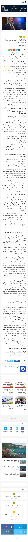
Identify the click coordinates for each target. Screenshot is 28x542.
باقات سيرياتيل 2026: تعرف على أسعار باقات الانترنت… (14, 497)
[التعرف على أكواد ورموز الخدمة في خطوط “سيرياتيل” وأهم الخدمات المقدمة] (7, 384)
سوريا (21, 36)
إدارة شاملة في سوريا (19, 351)
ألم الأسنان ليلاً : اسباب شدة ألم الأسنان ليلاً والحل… (14, 515)
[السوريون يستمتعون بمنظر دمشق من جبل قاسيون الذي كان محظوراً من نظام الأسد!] (23, 474)
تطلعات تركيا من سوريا (13, 355)
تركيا (24, 36)
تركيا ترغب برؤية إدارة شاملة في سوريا (17, 353)
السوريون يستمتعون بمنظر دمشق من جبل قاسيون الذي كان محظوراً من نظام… (11, 473)
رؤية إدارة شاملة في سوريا (21, 357)
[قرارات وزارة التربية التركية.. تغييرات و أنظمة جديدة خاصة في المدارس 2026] (20, 400)
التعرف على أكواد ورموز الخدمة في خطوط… (14, 506)
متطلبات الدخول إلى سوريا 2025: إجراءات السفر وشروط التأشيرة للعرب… (11, 467)
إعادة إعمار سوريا (12, 351)
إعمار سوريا (7, 351)
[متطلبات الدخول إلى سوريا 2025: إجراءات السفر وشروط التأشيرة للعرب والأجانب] (23, 468)
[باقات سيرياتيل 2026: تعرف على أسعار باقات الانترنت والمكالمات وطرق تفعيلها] (20, 384)
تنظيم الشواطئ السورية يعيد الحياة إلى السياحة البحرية (14, 455)
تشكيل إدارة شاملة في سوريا (21, 355)
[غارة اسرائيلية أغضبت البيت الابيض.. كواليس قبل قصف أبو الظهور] (7, 400)
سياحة (14, 450)
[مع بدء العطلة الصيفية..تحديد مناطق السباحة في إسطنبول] (23, 462)
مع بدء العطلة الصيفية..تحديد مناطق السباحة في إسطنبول (10, 460)
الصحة (14, 512)
